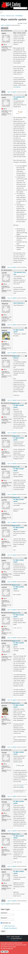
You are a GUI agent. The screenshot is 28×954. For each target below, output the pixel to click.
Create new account (9, 926)
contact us (17, 87)
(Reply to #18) (16, 834)
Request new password (10, 928)
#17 (26, 750)
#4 (26, 301)
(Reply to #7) (16, 436)
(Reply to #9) (16, 497)
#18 (26, 799)
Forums (3, 16)
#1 (26, 31)
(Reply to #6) (16, 403)
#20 (26, 869)
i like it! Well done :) (19, 303)
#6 (26, 356)
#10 (26, 497)
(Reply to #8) (16, 467)
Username (4, 913)
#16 (26, 703)
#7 (26, 403)
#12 (26, 558)
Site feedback (19, 16)
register (8, 25)
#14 (26, 613)
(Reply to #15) (16, 703)
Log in (2, 25)
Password (4, 918)
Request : (16, 358)
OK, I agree (4, 951)
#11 (26, 525)
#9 (26, 467)
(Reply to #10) (16, 525)
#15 (26, 641)
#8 (26, 436)
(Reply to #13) (16, 613)
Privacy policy (14, 940)
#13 (26, 585)
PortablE (21, 786)
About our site (10, 16)
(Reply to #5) (16, 356)
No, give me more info (7, 948)
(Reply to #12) (16, 585)
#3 (26, 270)
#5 (26, 328)
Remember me (6, 923)
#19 (26, 834)
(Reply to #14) (16, 641)
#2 (26, 95)
